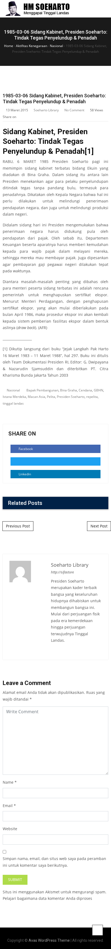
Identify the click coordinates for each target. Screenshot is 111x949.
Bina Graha (68, 390)
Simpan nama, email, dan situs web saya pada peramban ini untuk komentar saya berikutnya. (54, 862)
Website (10, 828)
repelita (92, 396)
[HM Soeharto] (37, 8)
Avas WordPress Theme (49, 940)
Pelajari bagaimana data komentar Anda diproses (47, 898)
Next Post (99, 526)
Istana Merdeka (14, 396)
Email (8, 805)
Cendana (85, 390)
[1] (89, 151)
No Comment (74, 110)
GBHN (98, 390)
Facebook (25, 449)
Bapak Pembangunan (42, 390)
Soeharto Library (46, 110)
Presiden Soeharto (71, 396)
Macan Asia (36, 396)
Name (8, 782)
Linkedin (24, 474)
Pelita (51, 396)
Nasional (13, 390)
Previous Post (18, 526)
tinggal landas (13, 403)
